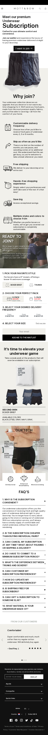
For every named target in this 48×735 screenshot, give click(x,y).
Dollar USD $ (32, 714)
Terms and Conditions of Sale (26, 726)
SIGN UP (33, 677)
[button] (2, 8)
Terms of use (9, 726)
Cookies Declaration (36, 730)
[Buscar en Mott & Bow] (40, 8)
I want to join (23, 48)
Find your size (41, 323)
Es (25, 709)
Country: (14, 714)
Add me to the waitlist (24, 337)
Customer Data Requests (18, 730)
